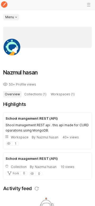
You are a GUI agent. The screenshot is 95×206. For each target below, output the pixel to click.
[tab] (12, 94)
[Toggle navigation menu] (89, 5)
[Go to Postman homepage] (4, 4)
